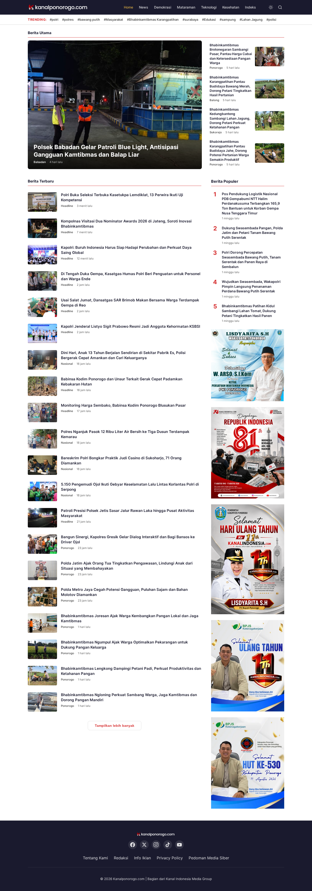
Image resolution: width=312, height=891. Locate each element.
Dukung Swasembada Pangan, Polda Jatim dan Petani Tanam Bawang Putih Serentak (252, 233)
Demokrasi (162, 7)
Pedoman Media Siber (209, 857)
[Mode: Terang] (271, 7)
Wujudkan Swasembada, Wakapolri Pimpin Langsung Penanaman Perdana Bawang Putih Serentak (251, 286)
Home (128, 7)
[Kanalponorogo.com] (58, 7)
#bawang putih (89, 19)
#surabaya (190, 19)
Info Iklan (142, 857)
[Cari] (280, 7)
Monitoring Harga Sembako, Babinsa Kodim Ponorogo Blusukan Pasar (123, 405)
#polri (54, 19)
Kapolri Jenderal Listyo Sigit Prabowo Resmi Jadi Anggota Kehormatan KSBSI (130, 326)
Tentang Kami (95, 857)
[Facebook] (132, 844)
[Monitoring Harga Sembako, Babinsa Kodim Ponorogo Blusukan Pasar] (42, 412)
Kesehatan (230, 7)
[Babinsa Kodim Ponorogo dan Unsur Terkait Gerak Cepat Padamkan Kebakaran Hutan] (42, 386)
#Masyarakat (113, 19)
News (143, 7)
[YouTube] (179, 844)
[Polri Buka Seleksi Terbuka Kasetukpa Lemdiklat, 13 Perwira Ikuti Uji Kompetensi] (42, 202)
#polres (68, 19)
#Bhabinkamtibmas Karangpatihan (153, 19)
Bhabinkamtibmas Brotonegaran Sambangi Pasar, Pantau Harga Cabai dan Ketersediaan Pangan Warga (231, 54)
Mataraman (186, 7)
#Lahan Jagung (251, 19)
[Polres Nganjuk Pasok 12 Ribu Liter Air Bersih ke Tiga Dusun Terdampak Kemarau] (42, 439)
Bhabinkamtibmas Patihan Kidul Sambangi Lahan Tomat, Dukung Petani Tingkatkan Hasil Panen (249, 310)
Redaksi (121, 857)
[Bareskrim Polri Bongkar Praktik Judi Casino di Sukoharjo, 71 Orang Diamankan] (42, 465)
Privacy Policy (170, 857)
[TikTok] (167, 844)
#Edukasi (209, 19)
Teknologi (208, 7)
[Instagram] (156, 844)
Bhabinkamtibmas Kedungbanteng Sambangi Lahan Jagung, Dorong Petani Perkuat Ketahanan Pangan (230, 118)
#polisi (271, 19)
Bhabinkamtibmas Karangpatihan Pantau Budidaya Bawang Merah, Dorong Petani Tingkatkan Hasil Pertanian (230, 86)
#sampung (228, 19)
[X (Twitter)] (144, 844)
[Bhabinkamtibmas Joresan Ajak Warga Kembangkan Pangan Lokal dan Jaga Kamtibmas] (42, 623)
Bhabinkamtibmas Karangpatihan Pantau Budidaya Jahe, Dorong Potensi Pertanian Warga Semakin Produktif (229, 150)
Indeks (250, 7)
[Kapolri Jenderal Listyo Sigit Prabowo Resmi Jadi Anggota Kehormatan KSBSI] (42, 333)
